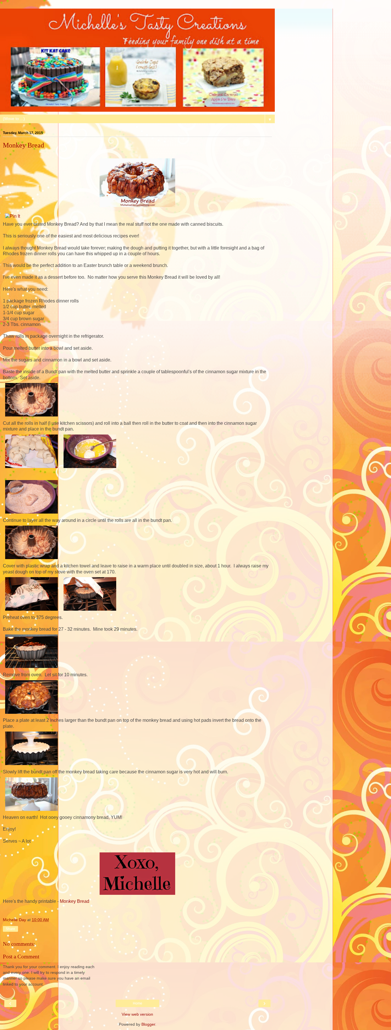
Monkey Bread (74, 901)
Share (10, 929)
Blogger (148, 1024)
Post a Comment (21, 957)
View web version (137, 1014)
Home (137, 1003)
